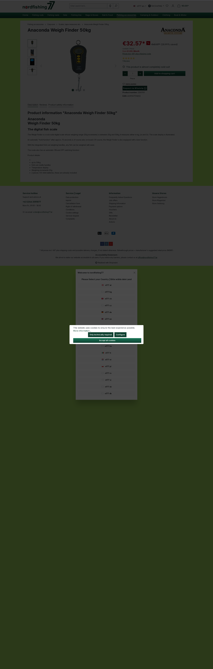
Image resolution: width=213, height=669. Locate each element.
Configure (120, 335)
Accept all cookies (107, 340)
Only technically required (101, 335)
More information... (82, 331)
